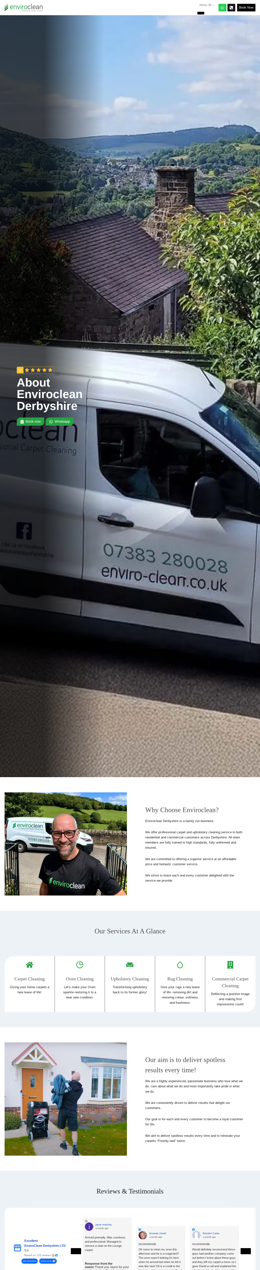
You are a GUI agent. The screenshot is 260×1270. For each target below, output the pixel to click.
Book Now (246, 7)
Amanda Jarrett (157, 1233)
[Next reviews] (246, 1251)
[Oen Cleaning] (80, 984)
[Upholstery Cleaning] (130, 984)
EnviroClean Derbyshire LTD (45, 1245)
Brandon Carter (211, 1233)
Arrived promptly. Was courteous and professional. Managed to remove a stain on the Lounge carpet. (105, 1244)
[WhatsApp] (222, 8)
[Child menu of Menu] (200, 13)
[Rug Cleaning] (180, 984)
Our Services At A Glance (130, 931)
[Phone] (231, 8)
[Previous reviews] (76, 1251)
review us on (46, 1261)
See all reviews (29, 1261)
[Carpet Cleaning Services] (30, 984)
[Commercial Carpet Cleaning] (230, 984)
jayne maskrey (104, 1224)
